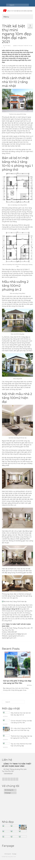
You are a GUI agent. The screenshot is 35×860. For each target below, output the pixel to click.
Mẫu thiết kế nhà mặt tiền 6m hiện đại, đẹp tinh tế (21, 714)
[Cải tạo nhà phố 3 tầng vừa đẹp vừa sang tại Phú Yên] (17, 665)
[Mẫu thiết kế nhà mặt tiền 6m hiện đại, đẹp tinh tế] (6, 827)
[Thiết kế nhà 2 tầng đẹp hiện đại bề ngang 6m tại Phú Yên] (6, 832)
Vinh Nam (7, 45)
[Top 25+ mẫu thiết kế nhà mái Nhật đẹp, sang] (14, 837)
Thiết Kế (26, 45)
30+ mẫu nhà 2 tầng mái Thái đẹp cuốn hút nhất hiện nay (21, 729)
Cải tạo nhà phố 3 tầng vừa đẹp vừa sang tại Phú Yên (21, 721)
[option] (17, 674)
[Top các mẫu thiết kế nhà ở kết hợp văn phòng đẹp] (14, 832)
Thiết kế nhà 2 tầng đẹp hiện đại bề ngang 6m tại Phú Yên (21, 737)
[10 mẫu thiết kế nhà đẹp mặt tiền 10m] (22, 832)
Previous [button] (3, 673)
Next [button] (31, 673)
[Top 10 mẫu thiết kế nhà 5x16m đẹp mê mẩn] (6, 837)
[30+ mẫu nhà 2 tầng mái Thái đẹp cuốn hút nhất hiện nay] (22, 827)
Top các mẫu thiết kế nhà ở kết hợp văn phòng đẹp (21, 745)
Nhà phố (20, 45)
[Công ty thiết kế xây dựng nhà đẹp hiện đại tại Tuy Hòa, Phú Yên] (22, 837)
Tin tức (30, 45)
